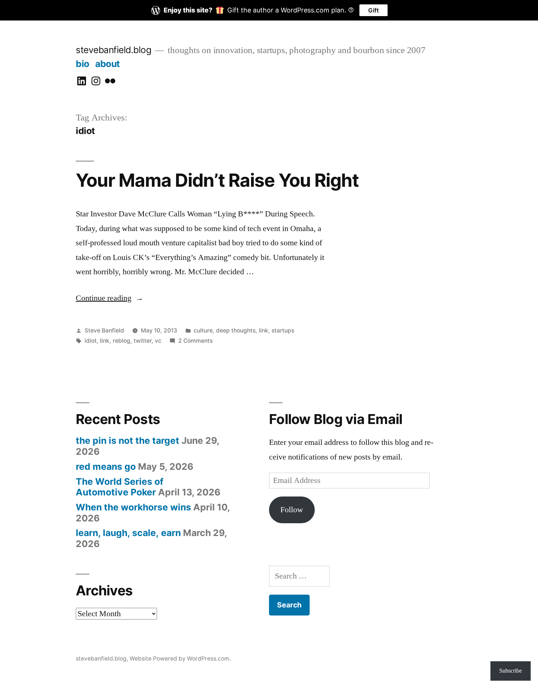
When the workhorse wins (133, 507)
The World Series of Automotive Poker (120, 487)
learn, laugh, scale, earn (128, 532)
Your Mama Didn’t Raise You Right (217, 180)
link (263, 330)
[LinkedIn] (81, 81)
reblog (121, 340)
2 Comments (195, 340)
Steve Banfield (104, 330)
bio (82, 63)
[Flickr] (110, 81)
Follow (291, 510)
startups (283, 330)
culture (203, 330)
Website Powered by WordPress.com (179, 658)
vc (158, 340)
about (107, 63)
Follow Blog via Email (335, 419)
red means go (106, 466)
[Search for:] (299, 576)
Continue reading (103, 298)
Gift (373, 10)
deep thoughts (235, 330)
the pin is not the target (127, 440)
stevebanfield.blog (113, 49)
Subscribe (510, 670)
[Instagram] (96, 81)
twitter (143, 340)
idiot (91, 340)
